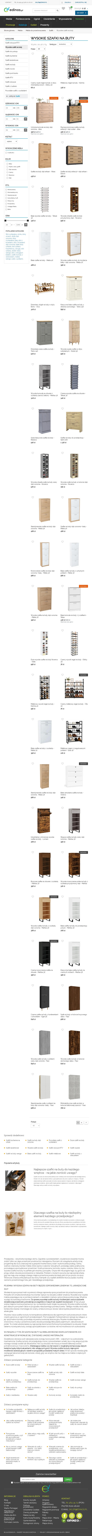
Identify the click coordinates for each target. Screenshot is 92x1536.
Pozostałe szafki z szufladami (16, 91)
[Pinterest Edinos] (79, 1516)
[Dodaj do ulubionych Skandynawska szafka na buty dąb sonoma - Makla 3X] (32, 763)
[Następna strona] (86, 1122)
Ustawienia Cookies (31, 1510)
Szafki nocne (10, 69)
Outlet (34, 25)
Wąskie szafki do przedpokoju (55, 1381)
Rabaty (45, 1512)
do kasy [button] (80, 13)
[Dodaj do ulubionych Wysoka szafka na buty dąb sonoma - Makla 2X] (32, 586)
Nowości (80, 19)
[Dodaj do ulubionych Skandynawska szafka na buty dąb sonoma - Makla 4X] (32, 497)
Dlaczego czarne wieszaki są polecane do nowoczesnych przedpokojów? (56, 1460)
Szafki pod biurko (11, 73)
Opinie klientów (29, 1521)
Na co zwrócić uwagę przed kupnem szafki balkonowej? (14, 1448)
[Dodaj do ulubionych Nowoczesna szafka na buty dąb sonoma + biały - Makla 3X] (32, 541)
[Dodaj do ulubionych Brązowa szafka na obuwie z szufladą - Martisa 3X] (32, 852)
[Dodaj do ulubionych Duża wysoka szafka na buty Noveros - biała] (32, 630)
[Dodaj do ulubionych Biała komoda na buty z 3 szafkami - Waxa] (62, 586)
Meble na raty (29, 1515)
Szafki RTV (9, 77)
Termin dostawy (30, 1503)
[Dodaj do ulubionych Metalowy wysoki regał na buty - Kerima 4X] (32, 675)
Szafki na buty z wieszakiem (76, 1154)
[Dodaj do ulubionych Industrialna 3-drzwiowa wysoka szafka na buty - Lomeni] (32, 808)
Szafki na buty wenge (13, 1154)
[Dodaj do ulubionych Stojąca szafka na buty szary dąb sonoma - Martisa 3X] (62, 808)
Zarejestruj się (81, 2)
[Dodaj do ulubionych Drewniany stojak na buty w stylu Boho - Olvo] (32, 275)
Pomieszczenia (23, 19)
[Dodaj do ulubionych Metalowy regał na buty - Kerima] (62, 53)
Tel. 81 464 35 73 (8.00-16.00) (23, 2)
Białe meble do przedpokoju (11, 1388)
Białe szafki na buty (34, 1154)
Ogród (37, 19)
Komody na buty (55, 1395)
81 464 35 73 (72, 1502)
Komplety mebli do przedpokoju (77, 1396)
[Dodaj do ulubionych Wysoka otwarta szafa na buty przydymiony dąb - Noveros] (62, 187)
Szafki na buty (10, 64)
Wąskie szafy (32, 1395)
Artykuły (45, 1500)
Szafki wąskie (75, 1148)
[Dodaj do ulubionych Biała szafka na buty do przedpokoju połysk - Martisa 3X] (62, 896)
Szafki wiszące (10, 82)
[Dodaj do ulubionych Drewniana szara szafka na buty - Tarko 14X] (32, 320)
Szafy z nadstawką (12, 1395)
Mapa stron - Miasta (50, 1518)
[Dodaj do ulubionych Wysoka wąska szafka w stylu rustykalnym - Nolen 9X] (62, 320)
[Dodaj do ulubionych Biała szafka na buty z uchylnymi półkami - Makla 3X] (62, 541)
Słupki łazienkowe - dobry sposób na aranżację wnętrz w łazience (13, 1460)
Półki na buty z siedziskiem (32, 1366)
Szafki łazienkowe (11, 60)
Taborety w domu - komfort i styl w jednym (36, 1458)
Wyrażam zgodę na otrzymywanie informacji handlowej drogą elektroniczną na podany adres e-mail (47, 1482)
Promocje (10, 25)
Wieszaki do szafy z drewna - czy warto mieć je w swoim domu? (34, 1449)
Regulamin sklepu (49, 1507)
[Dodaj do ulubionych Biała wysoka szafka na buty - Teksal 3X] (32, 187)
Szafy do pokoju (76, 1387)
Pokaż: (33, 49)
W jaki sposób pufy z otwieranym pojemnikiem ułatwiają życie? (57, 1436)
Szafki (18, 96)
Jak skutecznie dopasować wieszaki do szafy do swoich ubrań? (79, 1422)
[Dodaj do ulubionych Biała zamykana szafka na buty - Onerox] (62, 763)
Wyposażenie (65, 19)
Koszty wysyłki (29, 1500)
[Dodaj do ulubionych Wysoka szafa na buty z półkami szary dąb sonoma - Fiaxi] (32, 1030)
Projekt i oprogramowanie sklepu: (55, 1532)
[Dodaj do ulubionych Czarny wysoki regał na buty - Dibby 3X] (62, 630)
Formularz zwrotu (11, 1522)
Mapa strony (47, 1523)
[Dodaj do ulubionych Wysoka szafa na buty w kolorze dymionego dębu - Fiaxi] (62, 1030)
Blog (6, 1500)
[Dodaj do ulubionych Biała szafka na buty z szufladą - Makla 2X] (32, 719)
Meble (9, 19)
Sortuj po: (53, 44)
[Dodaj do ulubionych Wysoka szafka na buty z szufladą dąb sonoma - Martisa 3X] (32, 896)
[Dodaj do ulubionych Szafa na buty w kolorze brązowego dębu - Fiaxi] (62, 985)
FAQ (44, 1515)
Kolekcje (23, 25)
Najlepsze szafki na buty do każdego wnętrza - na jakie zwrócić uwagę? (36, 1411)
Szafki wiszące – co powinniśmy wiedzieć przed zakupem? (78, 1435)
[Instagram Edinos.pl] (72, 1516)
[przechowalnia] (65, 8)
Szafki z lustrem (11, 86)
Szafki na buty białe (77, 1372)
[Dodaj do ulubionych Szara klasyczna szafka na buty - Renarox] (32, 408)
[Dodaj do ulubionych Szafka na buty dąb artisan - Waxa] (32, 142)
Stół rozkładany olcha (14, 234)
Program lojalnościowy (48, 1503)
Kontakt (8, 2)
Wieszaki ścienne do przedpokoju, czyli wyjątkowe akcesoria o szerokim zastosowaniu (57, 1449)
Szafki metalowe (55, 1154)
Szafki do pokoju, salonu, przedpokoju (13, 1381)
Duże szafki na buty (77, 1140)
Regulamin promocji (50, 1510)
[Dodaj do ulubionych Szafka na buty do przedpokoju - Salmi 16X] (62, 408)
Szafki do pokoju (11, 51)
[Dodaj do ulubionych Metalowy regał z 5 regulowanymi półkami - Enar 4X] (62, 719)
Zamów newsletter (46, 1474)
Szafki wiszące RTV (12, 43)
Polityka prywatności (28, 1506)
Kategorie (9, 39)
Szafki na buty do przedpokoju (33, 1381)
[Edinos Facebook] (64, 1516)
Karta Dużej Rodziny (31, 1518)
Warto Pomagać (11, 1508)
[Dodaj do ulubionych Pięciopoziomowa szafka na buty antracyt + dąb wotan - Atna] (62, 98)
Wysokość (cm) (11, 126)
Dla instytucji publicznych (9, 1519)
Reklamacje (47, 1521)
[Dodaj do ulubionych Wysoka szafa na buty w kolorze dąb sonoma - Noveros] (62, 453)
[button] (57, 10)
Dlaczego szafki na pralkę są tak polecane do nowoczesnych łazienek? (35, 1423)
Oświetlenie (49, 19)
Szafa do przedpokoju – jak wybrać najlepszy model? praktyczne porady (57, 1412)
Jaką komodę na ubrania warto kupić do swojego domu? (78, 1448)
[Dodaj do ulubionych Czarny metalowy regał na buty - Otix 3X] (62, 675)
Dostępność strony (31, 1523)
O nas (6, 1505)
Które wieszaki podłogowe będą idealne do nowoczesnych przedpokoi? (55, 1424)
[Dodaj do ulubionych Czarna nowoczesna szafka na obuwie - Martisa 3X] (32, 941)
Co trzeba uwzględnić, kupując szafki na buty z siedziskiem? (14, 1411)
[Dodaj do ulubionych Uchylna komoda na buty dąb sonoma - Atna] (32, 98)
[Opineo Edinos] (71, 1521)
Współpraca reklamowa (9, 1512)
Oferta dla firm (10, 1515)
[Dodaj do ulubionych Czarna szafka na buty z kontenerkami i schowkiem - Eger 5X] (32, 985)
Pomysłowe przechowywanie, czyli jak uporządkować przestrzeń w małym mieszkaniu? (14, 1437)
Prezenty (44, 25)
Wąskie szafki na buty (35, 1148)
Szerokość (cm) (12, 103)
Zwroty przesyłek (30, 1512)
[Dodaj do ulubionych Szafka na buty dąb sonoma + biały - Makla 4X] (62, 497)
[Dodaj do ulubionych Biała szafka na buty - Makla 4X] (32, 231)
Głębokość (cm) (12, 114)
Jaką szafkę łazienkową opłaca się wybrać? (14, 1421)
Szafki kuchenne (11, 56)
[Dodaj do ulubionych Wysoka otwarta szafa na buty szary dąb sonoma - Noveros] (32, 453)
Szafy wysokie (11, 1372)
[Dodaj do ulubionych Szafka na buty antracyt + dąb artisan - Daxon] (62, 142)
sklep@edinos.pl (41, 2)
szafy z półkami (17, 259)
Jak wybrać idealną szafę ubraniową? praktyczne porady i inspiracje (77, 1412)
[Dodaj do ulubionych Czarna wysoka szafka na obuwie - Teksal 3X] (62, 364)
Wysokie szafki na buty (13, 47)
